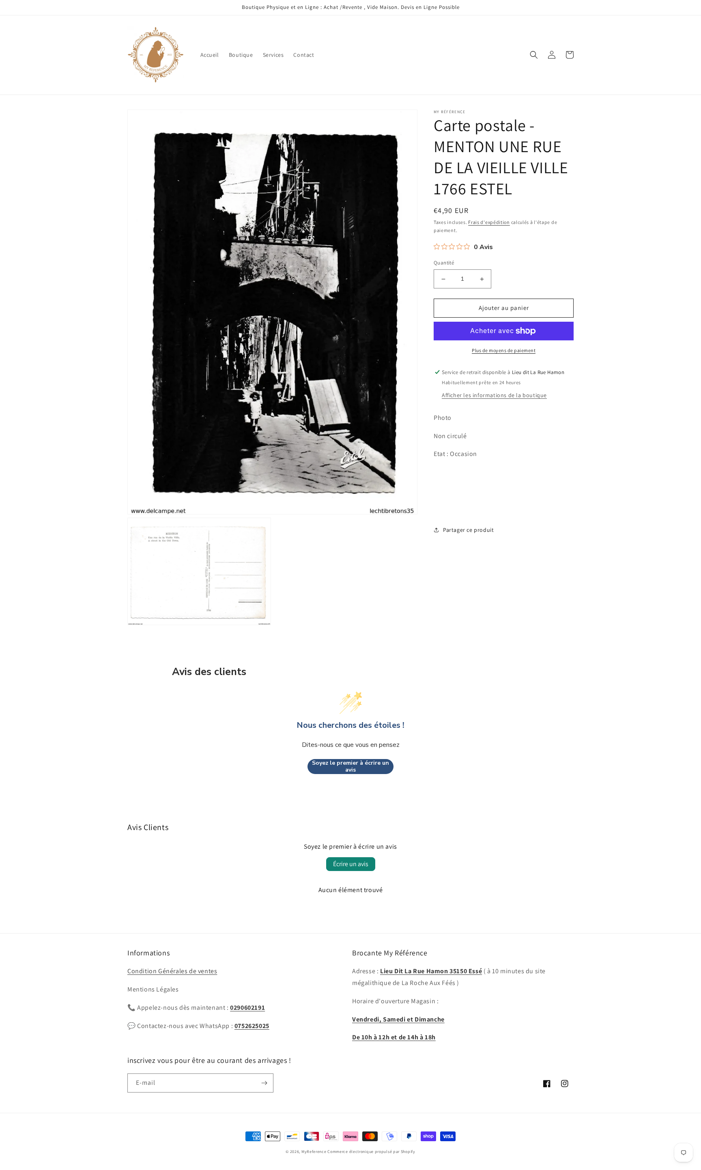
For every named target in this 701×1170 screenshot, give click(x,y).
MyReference (314, 1151)
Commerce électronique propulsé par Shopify (371, 1151)
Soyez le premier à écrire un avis (350, 766)
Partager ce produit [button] (468, 529)
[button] (534, 55)
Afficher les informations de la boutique (494, 395)
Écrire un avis (350, 864)
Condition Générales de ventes (172, 971)
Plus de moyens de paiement (503, 350)
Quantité (444, 263)
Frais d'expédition (489, 222)
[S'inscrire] (264, 1083)
